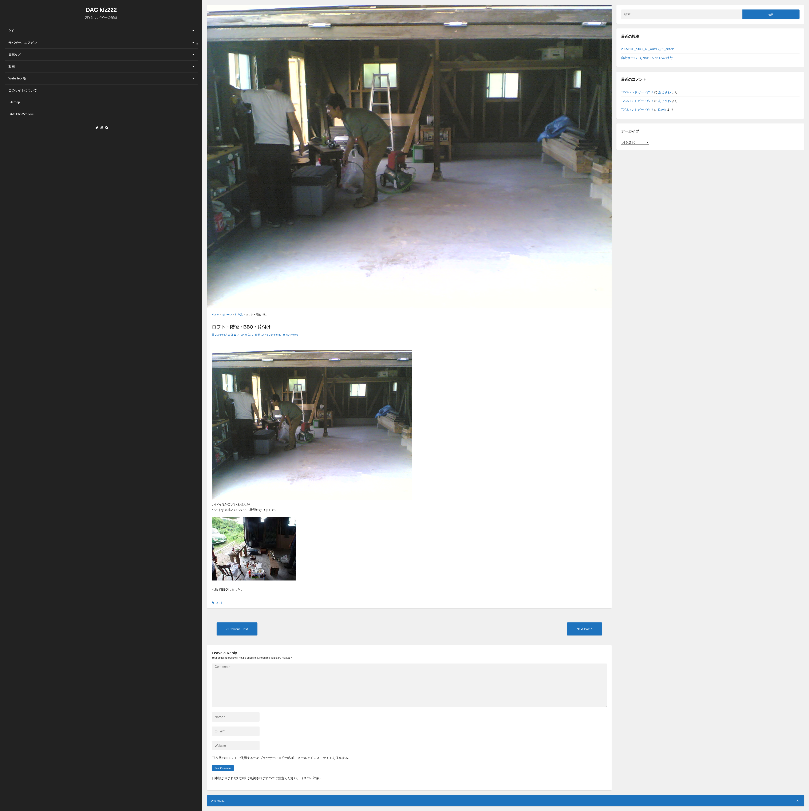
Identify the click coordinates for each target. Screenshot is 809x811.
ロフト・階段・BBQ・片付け (241, 327)
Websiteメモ (17, 78)
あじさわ (242, 334)
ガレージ (227, 314)
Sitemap (14, 102)
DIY (11, 30)
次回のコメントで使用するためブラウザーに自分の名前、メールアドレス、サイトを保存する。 (283, 758)
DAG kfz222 (101, 10)
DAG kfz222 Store (21, 114)
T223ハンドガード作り (637, 92)
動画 (11, 66)
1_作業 (239, 314)
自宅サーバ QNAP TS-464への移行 (647, 58)
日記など (14, 54)
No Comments (273, 334)
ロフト (219, 602)
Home (215, 314)
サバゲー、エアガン (22, 42)
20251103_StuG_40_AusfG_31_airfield (647, 49)
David (662, 109)
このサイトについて (22, 90)
